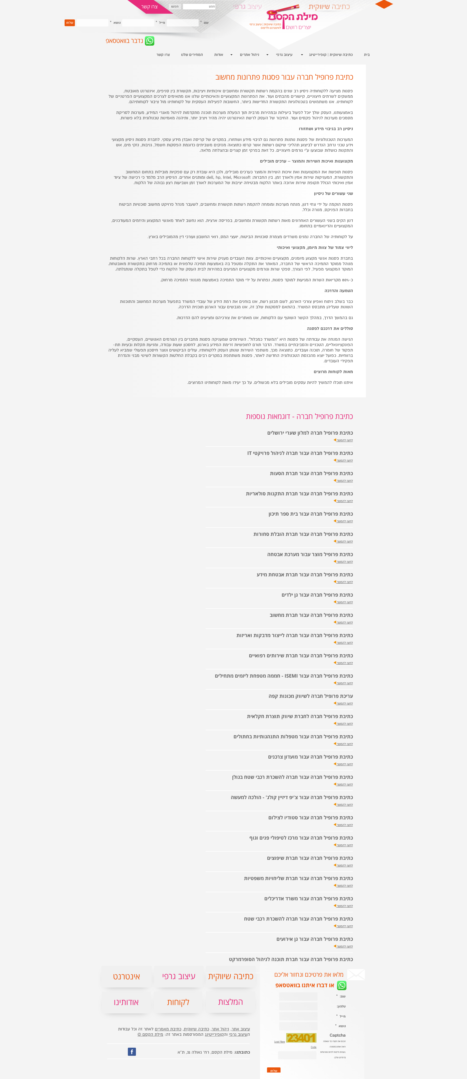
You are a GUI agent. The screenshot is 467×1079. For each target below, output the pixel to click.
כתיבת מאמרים (168, 1029)
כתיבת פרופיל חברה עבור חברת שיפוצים (310, 858)
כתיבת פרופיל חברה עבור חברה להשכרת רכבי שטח (298, 919)
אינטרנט (126, 977)
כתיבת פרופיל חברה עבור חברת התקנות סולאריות (299, 494)
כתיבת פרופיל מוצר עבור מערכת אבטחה (310, 555)
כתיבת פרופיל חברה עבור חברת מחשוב (311, 615)
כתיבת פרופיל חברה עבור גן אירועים (314, 939)
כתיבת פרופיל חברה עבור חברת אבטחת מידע (305, 575)
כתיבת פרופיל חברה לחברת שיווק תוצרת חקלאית (300, 716)
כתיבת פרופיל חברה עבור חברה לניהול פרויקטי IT (300, 453)
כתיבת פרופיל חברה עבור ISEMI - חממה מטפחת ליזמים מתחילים (284, 676)
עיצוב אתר (241, 1029)
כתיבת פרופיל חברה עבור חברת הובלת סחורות (303, 534)
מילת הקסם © (150, 1034)
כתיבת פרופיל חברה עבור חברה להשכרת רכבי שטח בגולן (292, 777)
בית (367, 54)
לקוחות (178, 1002)
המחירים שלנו (192, 54)
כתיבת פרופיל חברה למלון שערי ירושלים (310, 433)
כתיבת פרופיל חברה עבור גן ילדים (317, 595)
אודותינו (126, 1002)
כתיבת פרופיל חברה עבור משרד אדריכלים (308, 899)
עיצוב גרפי (238, 1034)
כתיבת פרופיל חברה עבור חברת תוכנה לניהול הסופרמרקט (291, 959)
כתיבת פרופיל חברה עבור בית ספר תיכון (311, 514)
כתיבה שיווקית (196, 1029)
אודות (218, 54)
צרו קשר (163, 54)
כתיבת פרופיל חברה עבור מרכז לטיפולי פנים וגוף (301, 838)
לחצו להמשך (344, 440)
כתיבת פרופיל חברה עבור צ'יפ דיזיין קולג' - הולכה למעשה (292, 797)
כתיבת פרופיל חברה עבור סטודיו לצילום (310, 818)
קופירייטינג (214, 1034)
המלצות (230, 1002)
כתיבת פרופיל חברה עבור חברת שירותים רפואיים (301, 656)
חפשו (175, 7)
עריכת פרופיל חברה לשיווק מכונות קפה (311, 696)
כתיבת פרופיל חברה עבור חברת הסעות (311, 474)
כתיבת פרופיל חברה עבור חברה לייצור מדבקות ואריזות (294, 635)
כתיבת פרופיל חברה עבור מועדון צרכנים (310, 757)
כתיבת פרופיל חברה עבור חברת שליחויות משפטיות (298, 878)
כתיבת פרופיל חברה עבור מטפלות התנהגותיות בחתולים (293, 737)
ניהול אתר (220, 1029)
